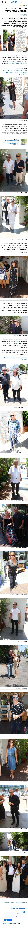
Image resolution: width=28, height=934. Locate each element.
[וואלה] (14, 2)
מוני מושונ (17, 341)
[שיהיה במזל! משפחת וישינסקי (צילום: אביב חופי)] (14, 878)
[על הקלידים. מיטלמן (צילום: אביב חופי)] (14, 842)
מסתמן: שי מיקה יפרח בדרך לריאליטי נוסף (15, 70)
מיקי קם (9, 902)
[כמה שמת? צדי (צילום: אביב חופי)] (14, 807)
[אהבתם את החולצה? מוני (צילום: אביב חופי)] (14, 433)
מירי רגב (8, 63)
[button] (22, 2)
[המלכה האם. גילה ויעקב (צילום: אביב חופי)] (14, 218)
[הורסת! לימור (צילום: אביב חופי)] (14, 667)
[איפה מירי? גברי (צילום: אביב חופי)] (14, 171)
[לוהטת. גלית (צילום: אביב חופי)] (14, 761)
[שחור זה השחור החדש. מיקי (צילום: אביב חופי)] (14, 573)
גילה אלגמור (15, 63)
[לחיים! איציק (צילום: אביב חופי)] (14, 714)
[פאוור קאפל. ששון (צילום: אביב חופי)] (14, 326)
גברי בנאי (21, 63)
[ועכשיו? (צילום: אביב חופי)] (14, 99)
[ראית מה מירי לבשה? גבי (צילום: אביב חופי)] (14, 526)
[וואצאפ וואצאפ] (5, 2)
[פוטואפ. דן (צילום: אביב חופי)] (14, 620)
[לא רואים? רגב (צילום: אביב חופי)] (14, 41)
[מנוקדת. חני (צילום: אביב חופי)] (14, 278)
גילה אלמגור (20, 902)
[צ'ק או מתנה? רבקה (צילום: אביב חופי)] (14, 386)
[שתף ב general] (2, 2)
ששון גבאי (5, 902)
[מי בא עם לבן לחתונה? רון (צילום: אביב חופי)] (14, 480)
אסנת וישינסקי (14, 902)
